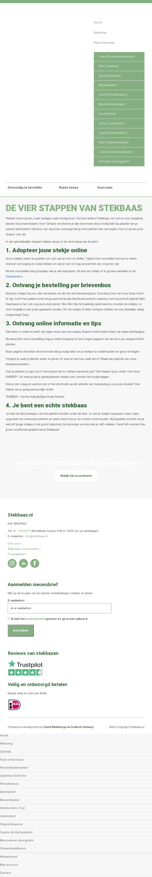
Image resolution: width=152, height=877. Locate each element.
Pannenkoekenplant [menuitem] (14, 767)
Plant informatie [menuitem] (12, 759)
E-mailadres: (16, 600)
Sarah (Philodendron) (113, 94)
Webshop (100, 32)
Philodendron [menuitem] (9, 783)
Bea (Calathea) (108, 66)
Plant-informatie (104, 43)
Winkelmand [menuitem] (8, 856)
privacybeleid (35, 619)
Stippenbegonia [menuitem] (11, 824)
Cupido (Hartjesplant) (113, 133)
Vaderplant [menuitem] (8, 816)
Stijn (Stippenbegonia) (114, 142)
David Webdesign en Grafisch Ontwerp (68, 727)
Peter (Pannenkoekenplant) (117, 56)
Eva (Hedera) (107, 113)
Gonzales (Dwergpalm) (114, 161)
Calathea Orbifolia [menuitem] (13, 775)
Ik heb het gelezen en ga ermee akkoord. (49, 619)
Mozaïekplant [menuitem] (10, 800)
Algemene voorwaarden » (24, 549)
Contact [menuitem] (5, 872)
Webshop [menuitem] (6, 743)
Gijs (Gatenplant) (110, 75)
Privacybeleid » (17, 554)
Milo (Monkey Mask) (112, 104)
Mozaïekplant (107, 85)
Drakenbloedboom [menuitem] (13, 848)
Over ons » (15, 543)
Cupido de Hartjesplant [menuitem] (16, 832)
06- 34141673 (22, 531)
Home (98, 22)
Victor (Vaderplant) (111, 123)
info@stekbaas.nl (36, 536)
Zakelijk (99, 174)
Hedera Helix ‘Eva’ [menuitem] (13, 808)
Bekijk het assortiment (76, 476)
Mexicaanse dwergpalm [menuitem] (17, 840)
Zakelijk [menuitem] (5, 751)
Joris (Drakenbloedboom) (116, 152)
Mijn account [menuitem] (9, 864)
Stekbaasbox (14, 276)
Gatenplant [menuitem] (8, 791)
